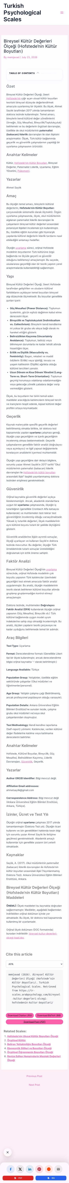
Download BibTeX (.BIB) (49, 1015)
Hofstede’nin (13, 98)
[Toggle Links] (8, 1152)
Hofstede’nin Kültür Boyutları (30, 163)
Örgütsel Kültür (16, 1040)
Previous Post (34, 1076)
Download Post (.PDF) (34, 1021)
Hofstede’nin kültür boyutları (39, 472)
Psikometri (23, 170)
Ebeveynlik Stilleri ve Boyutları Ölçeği (29, 1048)
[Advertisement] (34, 1142)
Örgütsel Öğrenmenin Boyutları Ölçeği (30, 1052)
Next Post (34, 1084)
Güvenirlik (26, 761)
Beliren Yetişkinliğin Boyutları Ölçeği (29, 1044)
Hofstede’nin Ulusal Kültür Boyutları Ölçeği (32, 1036)
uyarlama (21, 247)
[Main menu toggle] (62, 12)
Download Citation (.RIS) (20, 1015)
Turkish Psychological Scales (22, 12)
